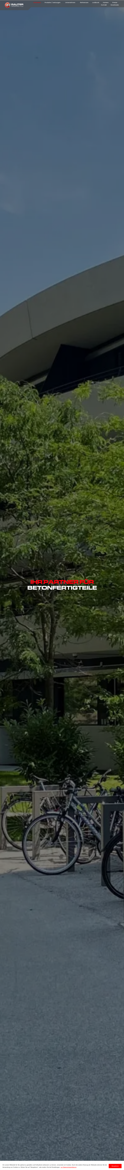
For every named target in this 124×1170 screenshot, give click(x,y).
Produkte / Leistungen (52, 2)
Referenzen (84, 2)
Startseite (37, 2)
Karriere (105, 2)
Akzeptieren (115, 1166)
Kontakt (104, 5)
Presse (114, 2)
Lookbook (95, 2)
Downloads (115, 5)
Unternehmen (70, 2)
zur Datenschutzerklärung (68, 1167)
